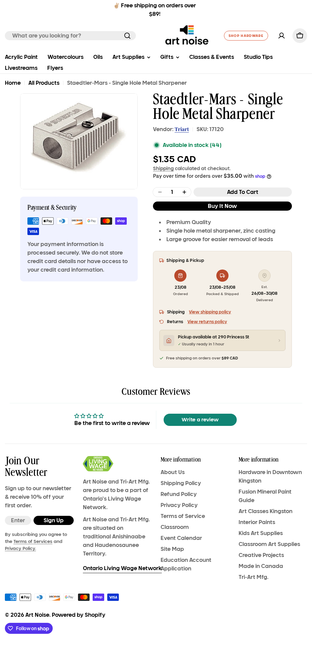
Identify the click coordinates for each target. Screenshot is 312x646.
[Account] (281, 35)
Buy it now (222, 206)
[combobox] (70, 35)
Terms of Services (32, 541)
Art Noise (37, 615)
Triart (182, 129)
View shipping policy (210, 312)
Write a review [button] (200, 419)
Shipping (163, 168)
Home (13, 83)
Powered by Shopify (78, 615)
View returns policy (207, 321)
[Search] (127, 35)
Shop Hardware (246, 36)
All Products (43, 83)
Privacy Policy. (20, 548)
